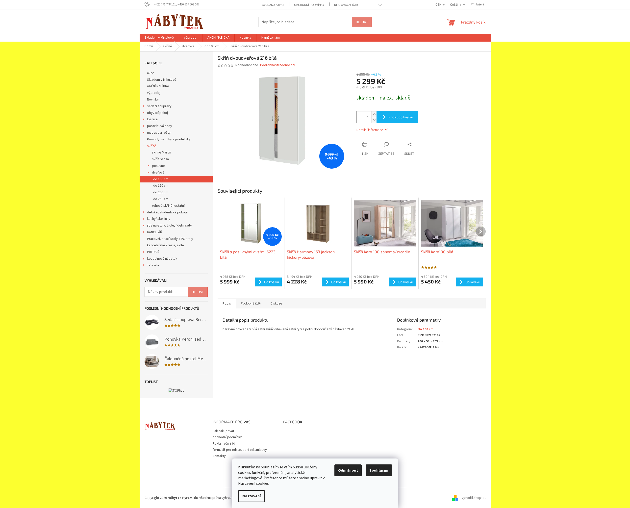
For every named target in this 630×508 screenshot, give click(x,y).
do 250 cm (160, 199)
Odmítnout (348, 470)
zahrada (153, 265)
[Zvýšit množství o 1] (374, 114)
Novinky (153, 99)
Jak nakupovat (273, 5)
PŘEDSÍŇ (153, 252)
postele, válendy (159, 126)
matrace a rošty (159, 132)
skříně (151, 146)
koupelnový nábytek (162, 258)
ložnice (152, 119)
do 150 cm (160, 185)
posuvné (158, 165)
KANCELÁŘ (154, 232)
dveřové (158, 172)
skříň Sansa (160, 159)
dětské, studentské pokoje (167, 212)
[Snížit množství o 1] (374, 120)
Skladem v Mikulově (161, 79)
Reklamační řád (346, 5)
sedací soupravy (159, 106)
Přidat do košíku (400, 117)
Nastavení (251, 496)
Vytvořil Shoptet (474, 497)
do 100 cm (160, 179)
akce (150, 73)
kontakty (219, 456)
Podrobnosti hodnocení (277, 65)
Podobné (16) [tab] (251, 303)
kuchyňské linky (158, 218)
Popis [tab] (227, 303)
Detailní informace (369, 129)
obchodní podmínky (309, 5)
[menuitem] (159, 38)
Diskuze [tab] (276, 303)
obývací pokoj (157, 112)
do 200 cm (160, 192)
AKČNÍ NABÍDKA (158, 86)
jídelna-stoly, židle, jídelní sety (169, 225)
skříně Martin (161, 152)
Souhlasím (378, 470)
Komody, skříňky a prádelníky (169, 139)
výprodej (153, 92)
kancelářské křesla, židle (165, 245)
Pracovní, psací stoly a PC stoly (170, 238)
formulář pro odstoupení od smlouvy (240, 449)
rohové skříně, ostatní (168, 205)
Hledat (362, 22)
